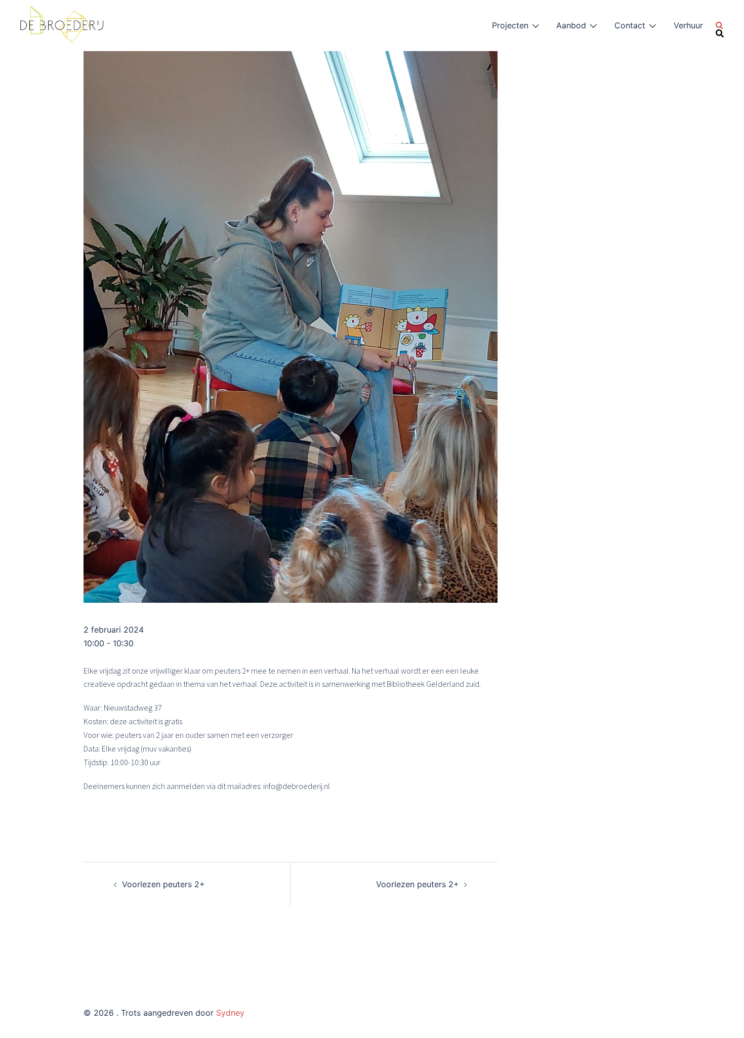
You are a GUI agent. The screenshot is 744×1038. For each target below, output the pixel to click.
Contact (629, 25)
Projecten (510, 25)
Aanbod (571, 25)
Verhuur (688, 25)
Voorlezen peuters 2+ (163, 884)
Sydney (230, 1013)
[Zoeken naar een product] (720, 25)
